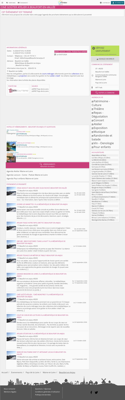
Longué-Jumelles (98, 171)
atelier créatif (55, 76)
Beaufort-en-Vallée (102, 72)
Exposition (100, 128)
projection (23, 76)
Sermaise (95, 167)
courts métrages (48, 74)
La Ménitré (96, 160)
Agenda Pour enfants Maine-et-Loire (22, 178)
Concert (99, 120)
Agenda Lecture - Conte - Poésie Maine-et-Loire (27, 175)
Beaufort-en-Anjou (67, 372)
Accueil (5, 372)
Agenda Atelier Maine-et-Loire (20, 171)
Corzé (94, 208)
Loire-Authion (97, 162)
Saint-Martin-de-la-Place (100, 192)
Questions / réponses (43, 389)
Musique (99, 132)
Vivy (93, 204)
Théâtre (99, 109)
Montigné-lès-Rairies (99, 220)
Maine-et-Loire (100, 79)
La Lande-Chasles (98, 176)
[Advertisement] (62, 31)
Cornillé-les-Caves (98, 164)
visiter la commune (105, 92)
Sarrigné (95, 190)
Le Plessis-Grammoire (100, 197)
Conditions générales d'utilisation (47, 392)
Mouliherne (96, 201)
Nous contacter (9, 389)
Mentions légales (10, 392)
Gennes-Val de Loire (99, 174)
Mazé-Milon (96, 155)
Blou (93, 194)
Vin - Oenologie (104, 143)
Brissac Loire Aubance (100, 218)
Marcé (94, 206)
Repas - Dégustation (100, 114)
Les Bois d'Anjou (98, 158)
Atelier (57, 52)
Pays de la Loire (101, 83)
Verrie (94, 215)
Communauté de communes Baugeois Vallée (106, 76)
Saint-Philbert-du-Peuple (101, 185)
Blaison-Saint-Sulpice (99, 181)
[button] (105, 51)
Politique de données (43, 395)
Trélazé (94, 213)
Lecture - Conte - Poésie (68, 52)
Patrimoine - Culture (101, 103)
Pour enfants (82, 52)
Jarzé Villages (96, 183)
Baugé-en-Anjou (97, 188)
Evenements (16, 372)
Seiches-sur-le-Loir (98, 211)
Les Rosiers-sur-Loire (99, 169)
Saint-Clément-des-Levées (101, 178)
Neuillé (94, 199)
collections (75, 74)
